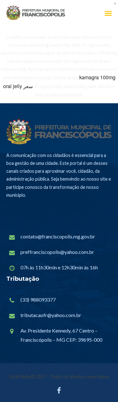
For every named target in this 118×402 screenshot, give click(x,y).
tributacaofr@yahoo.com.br (50, 315)
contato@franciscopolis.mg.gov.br (57, 236)
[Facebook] (59, 392)
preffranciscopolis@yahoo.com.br (57, 252)
